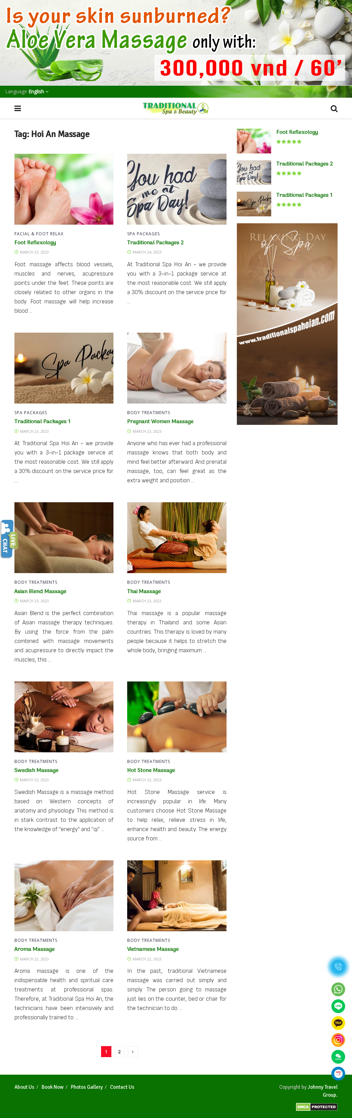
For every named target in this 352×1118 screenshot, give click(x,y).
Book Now (53, 1087)
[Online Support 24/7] (9, 538)
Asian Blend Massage (40, 591)
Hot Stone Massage (151, 770)
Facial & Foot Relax (39, 234)
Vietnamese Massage (153, 949)
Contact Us (122, 1087)
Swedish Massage (36, 770)
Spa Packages (143, 234)
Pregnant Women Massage (160, 421)
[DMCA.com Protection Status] (317, 1104)
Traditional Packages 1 (42, 421)
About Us (24, 1087)
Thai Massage (144, 591)
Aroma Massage (34, 949)
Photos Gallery (87, 1087)
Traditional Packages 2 (155, 242)
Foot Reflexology (35, 242)
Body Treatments (148, 413)
